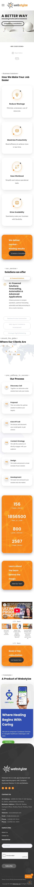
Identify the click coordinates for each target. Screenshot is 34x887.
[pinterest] (13, 788)
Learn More (8, 742)
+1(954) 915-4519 (13, 819)
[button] (19, 621)
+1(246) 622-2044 (13, 822)
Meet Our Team (17, 584)
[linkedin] (6, 788)
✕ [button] (32, 874)
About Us (5, 832)
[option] (17, 60)
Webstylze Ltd (16, 884)
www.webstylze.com (15, 813)
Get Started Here (16, 660)
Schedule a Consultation (13, 24)
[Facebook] (3, 788)
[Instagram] (9, 788)
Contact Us (5, 836)
